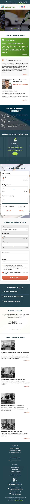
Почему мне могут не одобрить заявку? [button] (13, 296)
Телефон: (4, 259)
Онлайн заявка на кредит (15, 450)
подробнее (15, 22)
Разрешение (15, 469)
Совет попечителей (15, 473)
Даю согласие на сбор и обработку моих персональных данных (15, 273)
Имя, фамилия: (5, 252)
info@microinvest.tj (22, 3)
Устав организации (15, 467)
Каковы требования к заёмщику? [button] (12, 301)
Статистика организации (15, 474)
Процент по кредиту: (8, 196)
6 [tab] (16, 329)
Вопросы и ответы (15, 454)
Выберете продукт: (6, 227)
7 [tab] (17, 329)
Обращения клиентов (15, 457)
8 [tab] (18, 329)
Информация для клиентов (15, 460)
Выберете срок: (6, 185)
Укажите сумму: (6, 173)
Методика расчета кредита (15, 458)
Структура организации (15, 471)
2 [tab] (11, 329)
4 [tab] (13, 329)
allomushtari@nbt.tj (18, 500)
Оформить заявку (15, 277)
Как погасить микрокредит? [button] (11, 291)
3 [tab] (12, 329)
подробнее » (25, 54)
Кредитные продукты (15, 448)
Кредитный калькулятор (15, 452)
